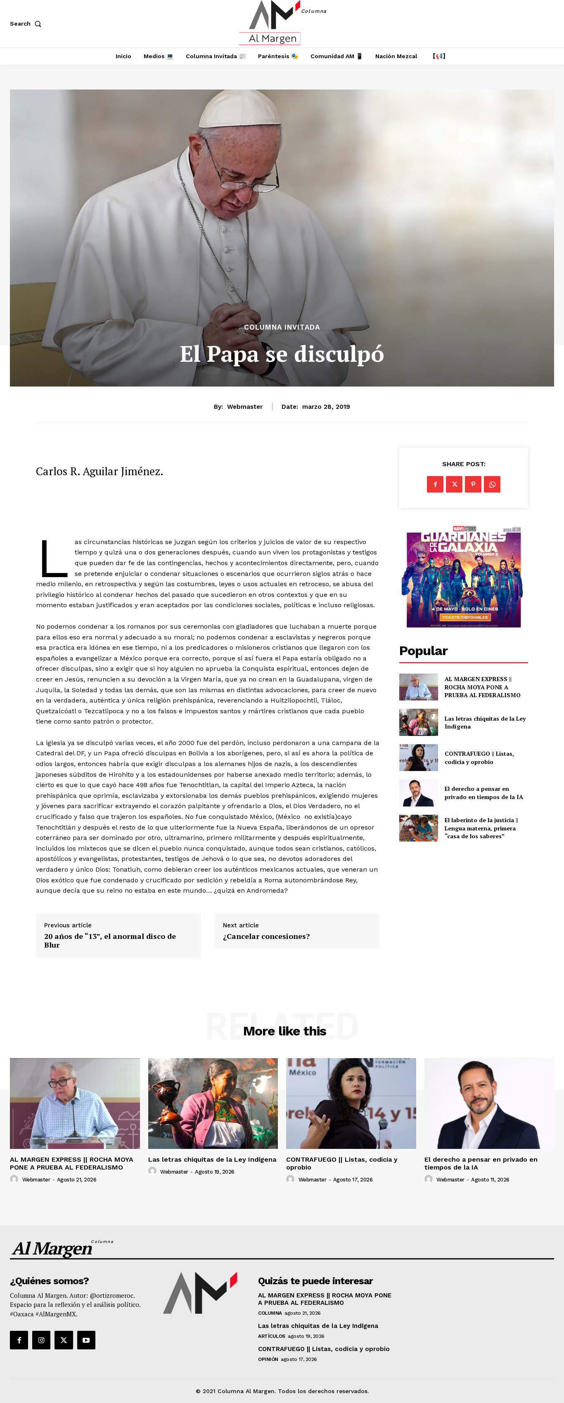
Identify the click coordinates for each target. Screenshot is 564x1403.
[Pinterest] (473, 484)
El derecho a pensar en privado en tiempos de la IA (484, 793)
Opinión (268, 1359)
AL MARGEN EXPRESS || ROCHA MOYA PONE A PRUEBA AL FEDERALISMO (483, 687)
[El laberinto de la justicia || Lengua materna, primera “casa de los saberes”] (418, 828)
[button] (27, 23)
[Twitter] (454, 484)
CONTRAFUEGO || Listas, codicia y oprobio (479, 758)
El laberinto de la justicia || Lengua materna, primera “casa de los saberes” (481, 828)
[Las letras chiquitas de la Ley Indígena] (418, 722)
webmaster (245, 406)
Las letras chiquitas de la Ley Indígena (485, 722)
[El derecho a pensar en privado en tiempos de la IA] (418, 792)
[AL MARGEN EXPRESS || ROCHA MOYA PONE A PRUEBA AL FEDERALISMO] (418, 687)
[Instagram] (41, 1340)
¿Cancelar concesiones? (266, 936)
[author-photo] (15, 1179)
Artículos (271, 1336)
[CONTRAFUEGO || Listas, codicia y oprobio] (418, 757)
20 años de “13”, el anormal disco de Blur (110, 941)
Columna (270, 1313)
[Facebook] (435, 484)
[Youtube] (86, 1340)
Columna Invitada (282, 327)
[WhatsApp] (492, 484)
